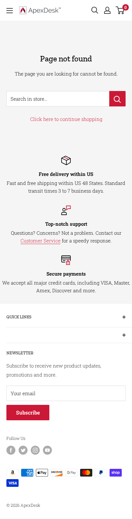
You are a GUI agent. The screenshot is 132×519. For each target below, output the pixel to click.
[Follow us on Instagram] (35, 450)
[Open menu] (9, 10)
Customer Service (41, 240)
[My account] (107, 10)
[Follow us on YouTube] (47, 450)
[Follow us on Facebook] (10, 450)
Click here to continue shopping (66, 119)
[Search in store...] (117, 98)
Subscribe (28, 412)
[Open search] (94, 10)
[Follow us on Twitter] (23, 450)
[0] (120, 10)
